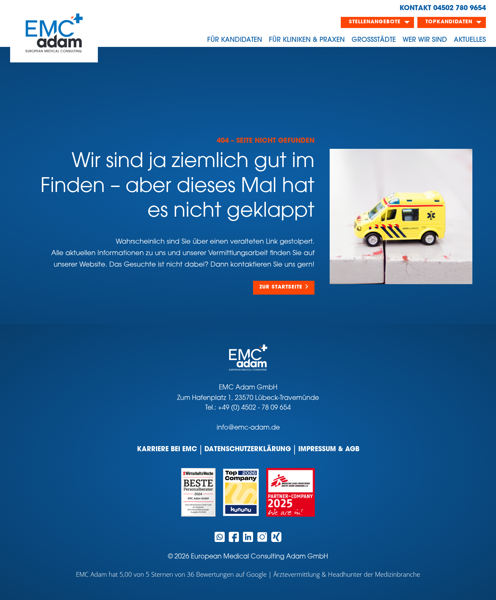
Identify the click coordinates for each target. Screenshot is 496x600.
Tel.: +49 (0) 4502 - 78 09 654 (248, 408)
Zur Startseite (280, 287)
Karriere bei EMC (167, 449)
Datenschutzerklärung (247, 449)
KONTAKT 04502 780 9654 (442, 8)
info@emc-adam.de (248, 428)
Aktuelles (470, 40)
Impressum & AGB (328, 449)
